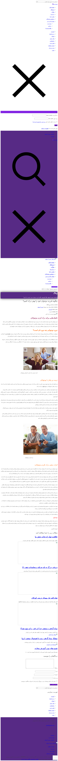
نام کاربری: (52, 115)
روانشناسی (52, 41)
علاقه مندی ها (48, 28)
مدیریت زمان (51, 48)
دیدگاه (55, 668)
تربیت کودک (51, 34)
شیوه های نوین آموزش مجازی (46, 648)
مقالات (53, 12)
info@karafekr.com (50, 725)
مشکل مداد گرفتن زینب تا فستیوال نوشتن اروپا (39, 638)
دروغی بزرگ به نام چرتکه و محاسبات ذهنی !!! (39, 567)
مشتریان (52, 136)
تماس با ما (52, 16)
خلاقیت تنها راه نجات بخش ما (46, 537)
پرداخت (49, 26)
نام (56, 671)
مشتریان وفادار (51, 746)
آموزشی (52, 31)
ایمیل (55, 674)
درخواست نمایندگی (50, 19)
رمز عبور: (53, 118)
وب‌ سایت (55, 678)
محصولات (52, 735)
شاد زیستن (52, 38)
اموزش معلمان (51, 45)
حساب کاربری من (50, 21)
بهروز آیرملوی (40, 307)
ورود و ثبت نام (54, 286)
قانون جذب (52, 43)
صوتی (53, 50)
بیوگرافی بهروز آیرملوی (49, 134)
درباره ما (52, 14)
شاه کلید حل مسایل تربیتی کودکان (44, 598)
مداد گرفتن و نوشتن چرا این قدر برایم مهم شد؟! (38, 629)
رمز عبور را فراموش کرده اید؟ (39, 121)
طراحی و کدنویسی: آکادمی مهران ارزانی (29, 759)
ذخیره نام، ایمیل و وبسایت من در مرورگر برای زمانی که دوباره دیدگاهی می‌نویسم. (38, 681)
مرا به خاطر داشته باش (50, 121)
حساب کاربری (51, 737)
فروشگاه (52, 9)
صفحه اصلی (51, 7)
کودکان (52, 36)
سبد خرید (49, 23)
